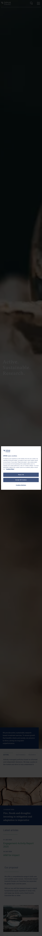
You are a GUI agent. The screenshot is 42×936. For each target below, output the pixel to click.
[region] (21, 468)
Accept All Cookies (21, 480)
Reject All (21, 474)
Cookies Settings (21, 485)
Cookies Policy (10, 469)
